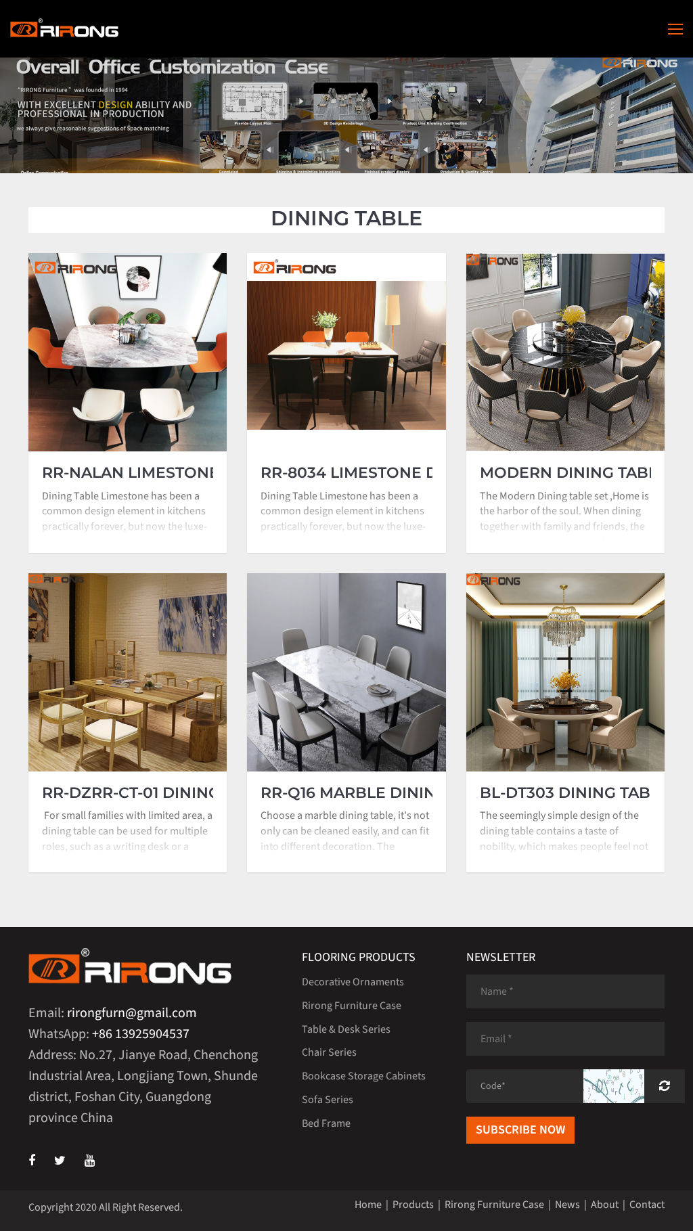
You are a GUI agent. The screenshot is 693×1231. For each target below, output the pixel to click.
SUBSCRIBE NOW (520, 1129)
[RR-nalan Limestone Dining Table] (127, 352)
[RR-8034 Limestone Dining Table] (346, 352)
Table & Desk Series (346, 1029)
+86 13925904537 (140, 1034)
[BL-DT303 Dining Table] (565, 672)
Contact (647, 1204)
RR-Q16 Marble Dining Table (381, 793)
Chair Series (329, 1052)
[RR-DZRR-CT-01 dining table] (127, 672)
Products (413, 1204)
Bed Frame (326, 1123)
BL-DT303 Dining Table (574, 793)
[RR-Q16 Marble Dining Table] (346, 672)
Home (368, 1204)
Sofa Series (327, 1099)
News (567, 1204)
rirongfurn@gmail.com (132, 1013)
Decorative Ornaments (353, 982)
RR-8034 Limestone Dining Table (399, 473)
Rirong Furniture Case (351, 1005)
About (605, 1204)
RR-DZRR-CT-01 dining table (157, 793)
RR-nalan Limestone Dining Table (188, 473)
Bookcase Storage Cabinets (364, 1076)
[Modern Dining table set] (565, 352)
